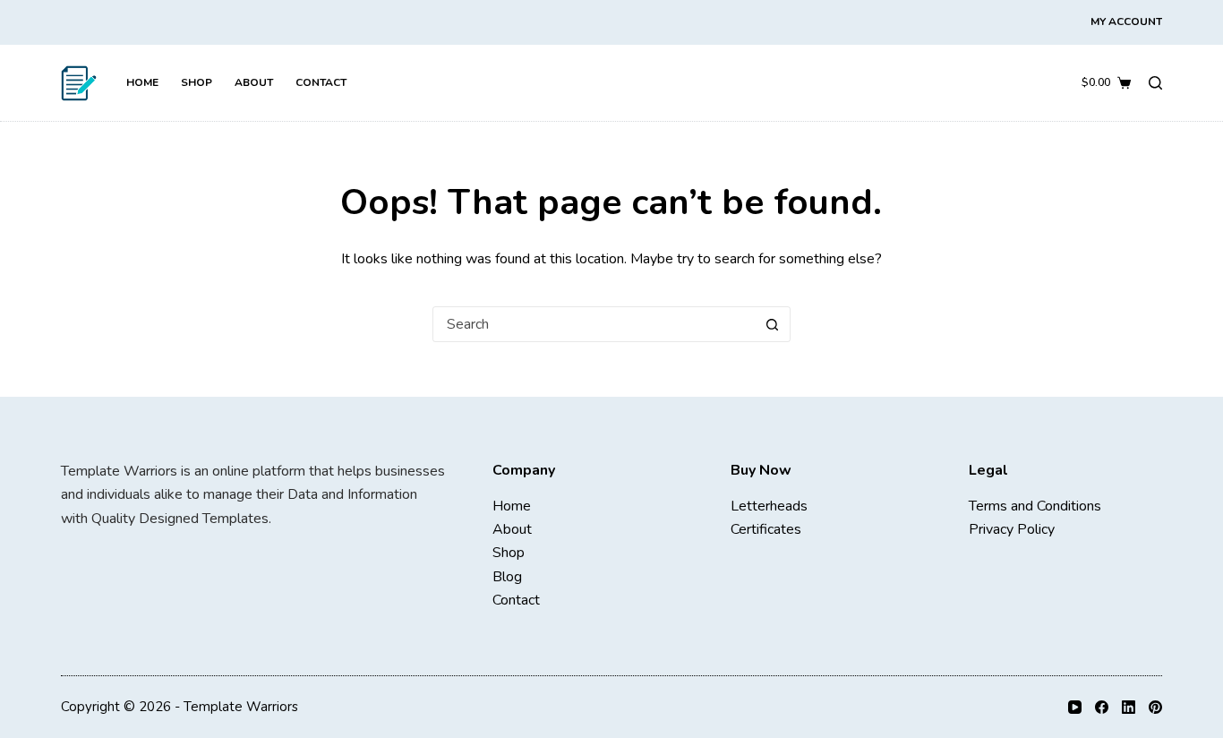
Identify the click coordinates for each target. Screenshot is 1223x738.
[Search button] (773, 324)
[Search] (1155, 83)
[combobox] (594, 324)
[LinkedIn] (1128, 707)
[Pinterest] (1155, 707)
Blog (507, 577)
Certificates (766, 529)
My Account (1126, 21)
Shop (196, 82)
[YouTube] (1075, 707)
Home (142, 82)
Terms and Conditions (1035, 506)
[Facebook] (1101, 707)
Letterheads (769, 506)
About (254, 82)
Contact (320, 82)
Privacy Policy (1012, 529)
